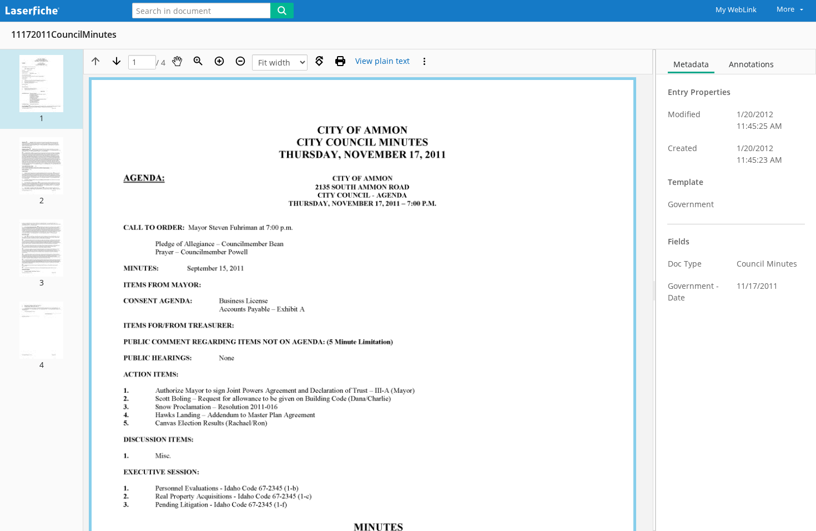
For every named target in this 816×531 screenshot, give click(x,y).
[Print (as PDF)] (340, 61)
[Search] (282, 10)
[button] (41, 89)
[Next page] (116, 61)
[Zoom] (198, 61)
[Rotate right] (319, 61)
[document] (736, 290)
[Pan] (177, 61)
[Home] (58, 11)
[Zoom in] (219, 61)
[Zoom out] (240, 61)
